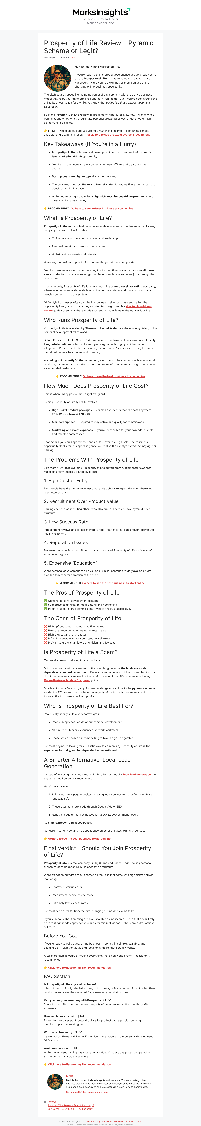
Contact (138, 1121)
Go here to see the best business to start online (102, 208)
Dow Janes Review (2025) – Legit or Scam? (70, 1108)
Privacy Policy (93, 1121)
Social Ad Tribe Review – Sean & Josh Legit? (71, 1105)
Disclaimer (107, 1121)
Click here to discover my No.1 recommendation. (79, 967)
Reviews (52, 1102)
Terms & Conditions (123, 1121)
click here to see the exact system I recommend (118, 134)
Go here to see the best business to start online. (79, 838)
